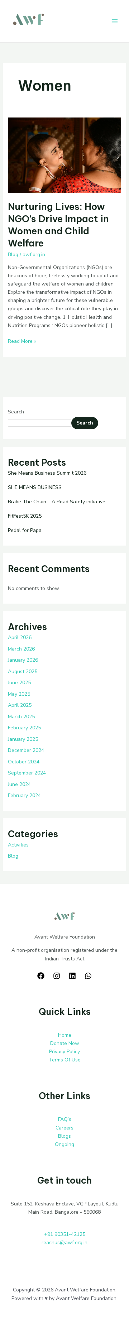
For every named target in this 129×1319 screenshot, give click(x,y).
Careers (64, 1127)
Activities (18, 844)
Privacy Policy (64, 1051)
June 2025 (19, 682)
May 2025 (19, 694)
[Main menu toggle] (114, 21)
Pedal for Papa (25, 530)
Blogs (64, 1136)
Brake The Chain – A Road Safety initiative (56, 501)
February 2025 (24, 727)
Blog (13, 254)
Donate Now (64, 1043)
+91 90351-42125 (64, 1234)
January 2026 (23, 660)
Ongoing (64, 1144)
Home (64, 1035)
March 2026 (21, 649)
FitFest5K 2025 (25, 516)
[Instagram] (56, 975)
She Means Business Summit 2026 (47, 473)
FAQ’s (64, 1119)
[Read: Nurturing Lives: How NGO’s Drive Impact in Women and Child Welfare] (64, 155)
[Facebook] (40, 975)
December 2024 (26, 750)
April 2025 (20, 705)
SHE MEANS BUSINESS (35, 487)
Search (16, 411)
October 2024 (23, 761)
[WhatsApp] (88, 975)
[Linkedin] (72, 975)
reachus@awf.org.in (64, 1242)
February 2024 (24, 795)
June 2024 (19, 784)
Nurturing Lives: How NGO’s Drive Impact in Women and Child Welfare (58, 225)
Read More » (22, 341)
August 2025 (22, 671)
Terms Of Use (65, 1059)
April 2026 (20, 637)
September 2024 (27, 772)
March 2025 (21, 716)
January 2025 (23, 739)
